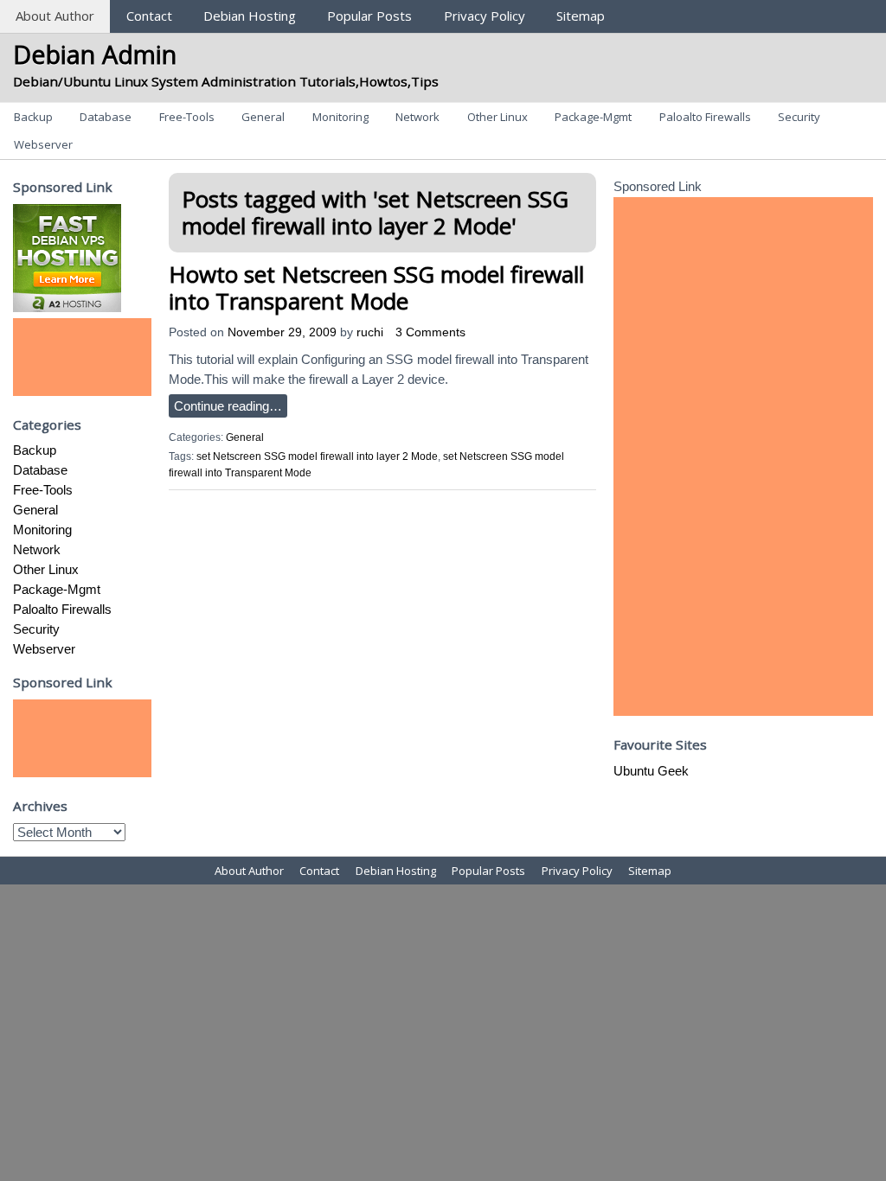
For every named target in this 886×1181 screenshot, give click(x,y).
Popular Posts (369, 15)
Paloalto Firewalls (705, 116)
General (263, 116)
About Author (55, 15)
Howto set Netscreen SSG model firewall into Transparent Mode (376, 287)
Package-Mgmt (593, 116)
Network (417, 116)
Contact (149, 15)
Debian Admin (95, 54)
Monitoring (340, 116)
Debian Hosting (249, 15)
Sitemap (580, 15)
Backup (33, 116)
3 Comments (430, 332)
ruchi (369, 332)
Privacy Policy (484, 15)
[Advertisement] (82, 357)
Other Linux (497, 116)
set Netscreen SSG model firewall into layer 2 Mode (317, 456)
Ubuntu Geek (651, 770)
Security (799, 116)
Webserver (43, 144)
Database (106, 116)
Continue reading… (228, 406)
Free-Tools (187, 116)
